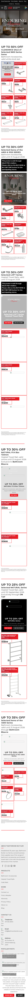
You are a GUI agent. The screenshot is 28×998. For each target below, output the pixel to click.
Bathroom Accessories (9, 876)
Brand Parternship (5, 1)
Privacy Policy (6, 902)
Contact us (11, 4)
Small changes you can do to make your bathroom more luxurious (9, 956)
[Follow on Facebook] (3, 866)
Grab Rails (4, 882)
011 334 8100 (9, 922)
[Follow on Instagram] (6, 866)
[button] (2, 8)
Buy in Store (19, 628)
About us (21, 1)
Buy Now (14, 495)
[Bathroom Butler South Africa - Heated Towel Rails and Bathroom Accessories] (14, 8)
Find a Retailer (14, 1)
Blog (25, 1)
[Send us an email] (8, 866)
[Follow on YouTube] (14, 866)
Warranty (17, 4)
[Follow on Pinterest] (11, 866)
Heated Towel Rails (7, 879)
